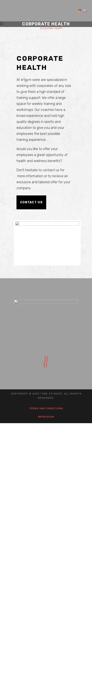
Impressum (46, 416)
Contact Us (31, 202)
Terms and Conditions (46, 408)
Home (33, 28)
